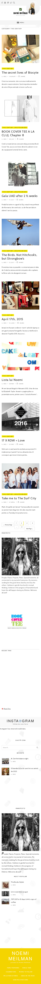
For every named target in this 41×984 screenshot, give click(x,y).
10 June (12, 323)
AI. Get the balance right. (20, 759)
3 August (12, 76)
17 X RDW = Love (13, 440)
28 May (11, 383)
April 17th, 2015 (12, 319)
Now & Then (26, 968)
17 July (11, 200)
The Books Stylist (17, 882)
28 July (11, 139)
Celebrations (11, 972)
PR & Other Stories (11, 976)
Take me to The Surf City (19, 498)
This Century (7, 68)
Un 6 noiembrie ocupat (19, 892)
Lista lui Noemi (12, 380)
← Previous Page (7, 525)
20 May (11, 444)
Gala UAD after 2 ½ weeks (20, 196)
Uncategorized (20, 127)
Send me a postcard (20, 980)
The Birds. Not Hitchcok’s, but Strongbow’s (19, 256)
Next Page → (29, 528)
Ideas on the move (28, 976)
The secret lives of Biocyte (20, 72)
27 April (12, 502)
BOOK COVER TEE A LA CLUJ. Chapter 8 (18, 133)
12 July (11, 262)
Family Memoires (13, 968)
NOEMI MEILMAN (20, 956)
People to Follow (25, 972)
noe (5, 76)
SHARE (22, 76)
